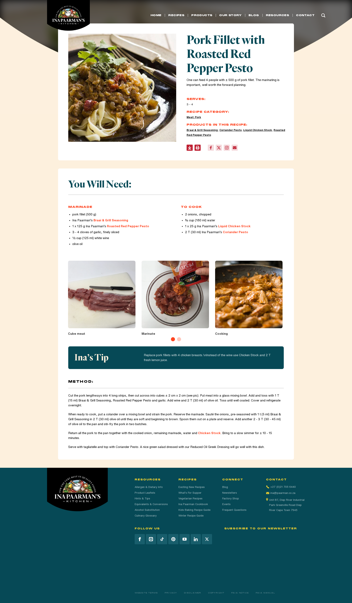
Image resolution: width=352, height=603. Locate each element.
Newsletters (229, 492)
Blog (225, 487)
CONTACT (305, 15)
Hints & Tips (142, 498)
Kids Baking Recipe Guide (194, 510)
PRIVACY (171, 593)
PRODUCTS (201, 15)
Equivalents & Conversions (151, 504)
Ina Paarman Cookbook (193, 504)
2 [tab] (179, 339)
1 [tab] (173, 339)
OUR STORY (230, 15)
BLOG (254, 15)
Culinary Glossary (146, 515)
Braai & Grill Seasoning (202, 130)
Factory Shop (230, 498)
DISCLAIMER (192, 593)
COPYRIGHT (216, 593)
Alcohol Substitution (147, 510)
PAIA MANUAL (265, 593)
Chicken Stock (209, 433)
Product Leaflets (145, 492)
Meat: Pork (194, 117)
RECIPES (176, 15)
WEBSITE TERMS (146, 593)
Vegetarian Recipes (190, 498)
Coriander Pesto (230, 130)
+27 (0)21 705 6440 (283, 487)
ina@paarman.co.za (282, 493)
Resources (277, 15)
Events (226, 504)
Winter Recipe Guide (191, 515)
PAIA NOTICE (240, 593)
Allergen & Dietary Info (149, 487)
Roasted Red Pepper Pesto (128, 226)
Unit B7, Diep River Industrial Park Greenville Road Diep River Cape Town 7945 (287, 505)
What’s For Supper (189, 492)
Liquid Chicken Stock (257, 130)
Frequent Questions (234, 510)
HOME (156, 15)
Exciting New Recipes (191, 487)
